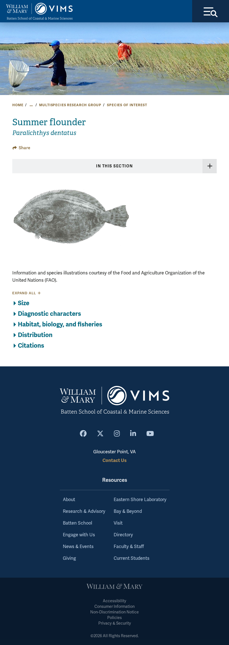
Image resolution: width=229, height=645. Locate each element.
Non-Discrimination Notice (114, 612)
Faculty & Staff (129, 546)
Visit (118, 523)
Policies (114, 617)
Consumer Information (114, 606)
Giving (69, 558)
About (69, 499)
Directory (123, 535)
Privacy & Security (114, 623)
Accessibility (114, 601)
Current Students (131, 558)
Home (17, 105)
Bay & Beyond (128, 511)
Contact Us (114, 460)
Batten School (77, 523)
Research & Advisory (84, 511)
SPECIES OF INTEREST (127, 105)
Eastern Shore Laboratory (140, 499)
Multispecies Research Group (70, 105)
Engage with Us (79, 535)
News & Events (78, 546)
